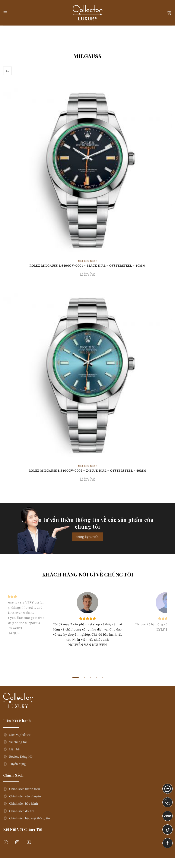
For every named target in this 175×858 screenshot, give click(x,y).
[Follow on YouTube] (28, 843)
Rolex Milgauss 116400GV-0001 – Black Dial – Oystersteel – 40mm (87, 266)
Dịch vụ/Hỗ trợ (20, 735)
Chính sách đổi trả (21, 811)
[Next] (158, 629)
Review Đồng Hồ (20, 756)
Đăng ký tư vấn (87, 537)
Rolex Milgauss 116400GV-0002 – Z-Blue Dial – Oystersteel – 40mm (87, 470)
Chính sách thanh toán (24, 789)
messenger (168, 786)
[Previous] (17, 629)
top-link (166, 843)
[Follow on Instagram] (17, 843)
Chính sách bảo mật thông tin (29, 818)
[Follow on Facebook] (5, 843)
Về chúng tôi (18, 742)
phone (168, 800)
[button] (5, 13)
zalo (166, 813)
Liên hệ (14, 749)
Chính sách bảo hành (23, 803)
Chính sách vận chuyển (25, 796)
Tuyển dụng (17, 764)
